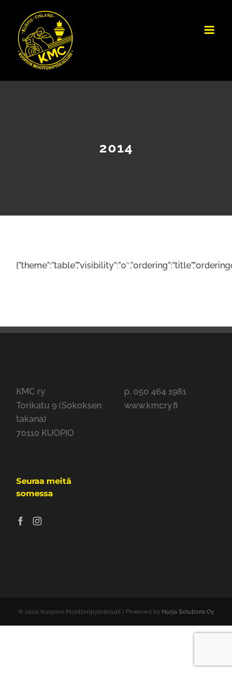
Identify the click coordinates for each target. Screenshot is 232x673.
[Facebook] (20, 521)
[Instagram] (37, 521)
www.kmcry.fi (151, 405)
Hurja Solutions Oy (188, 611)
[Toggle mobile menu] (210, 30)
